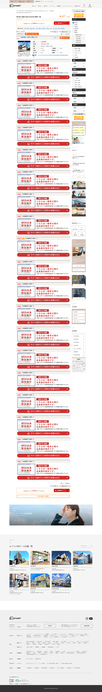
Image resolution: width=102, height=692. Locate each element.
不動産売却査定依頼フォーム (32, 654)
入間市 (38, 642)
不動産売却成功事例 (81, 652)
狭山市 (49, 642)
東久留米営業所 (77, 354)
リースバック (70, 651)
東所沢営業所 (76, 342)
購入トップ (21, 1)
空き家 (64, 651)
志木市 (68, 642)
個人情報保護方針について (26, 683)
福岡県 (75, 32)
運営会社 (11, 683)
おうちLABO (79, 265)
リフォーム (52, 6)
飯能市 (44, 642)
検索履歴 (43, 647)
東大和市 (34, 644)
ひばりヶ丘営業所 (77, 348)
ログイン (84, 6)
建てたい (46, 6)
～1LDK (76, 78)
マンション (72, 641)
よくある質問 (64, 636)
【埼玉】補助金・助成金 (53, 663)
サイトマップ (72, 636)
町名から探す (39, 641)
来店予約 (75, 318)
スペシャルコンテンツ (68, 6)
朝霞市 (79, 642)
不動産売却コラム (44, 654)
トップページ (29, 634)
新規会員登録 (86, 625)
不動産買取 (57, 651)
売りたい (40, 6)
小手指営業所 (76, 336)
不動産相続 (39, 651)
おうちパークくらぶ (64, 635)
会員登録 (90, 6)
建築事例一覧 (38, 658)
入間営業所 (76, 345)
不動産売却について (30, 651)
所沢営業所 (76, 339)
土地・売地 (55, 28)
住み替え (46, 651)
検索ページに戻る (78, 16)
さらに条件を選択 (79, 114)
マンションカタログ (85, 641)
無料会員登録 (50, 647)
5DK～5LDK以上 (78, 86)
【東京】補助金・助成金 (67, 663)
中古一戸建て (78, 50)
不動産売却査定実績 (70, 652)
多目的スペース (74, 635)
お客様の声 (71, 634)
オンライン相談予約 (54, 636)
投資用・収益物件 (61, 28)
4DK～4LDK (77, 84)
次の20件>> (67, 34)
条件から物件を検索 (30, 641)
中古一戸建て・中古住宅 (40, 28)
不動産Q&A (46, 635)
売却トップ (29, 1)
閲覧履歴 (37, 647)
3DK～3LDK (77, 82)
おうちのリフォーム (79, 269)
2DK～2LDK (77, 80)
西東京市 (85, 642)
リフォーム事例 (41, 663)
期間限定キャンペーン (84, 635)
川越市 (33, 642)
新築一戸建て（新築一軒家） (29, 28)
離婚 (51, 651)
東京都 (75, 26)
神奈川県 (76, 28)
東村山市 (28, 644)
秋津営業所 (76, 351)
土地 (76, 55)
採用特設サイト (39, 1)
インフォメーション (38, 634)
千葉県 (75, 24)
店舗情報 (19, 626)
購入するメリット (54, 635)
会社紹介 (59, 6)
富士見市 (62, 642)
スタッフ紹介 (54, 634)
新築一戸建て (78, 48)
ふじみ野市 (56, 642)
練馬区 (58, 644)
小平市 (53, 644)
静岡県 (75, 30)
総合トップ (13, 1)
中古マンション (49, 28)
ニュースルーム (48, 1)
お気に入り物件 (29, 647)
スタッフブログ (63, 634)
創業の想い (28, 635)
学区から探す (48, 641)
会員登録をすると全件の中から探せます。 (34, 23)
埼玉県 (75, 22)
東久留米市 (47, 644)
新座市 (74, 642)
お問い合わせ (77, 6)
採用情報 (75, 315)
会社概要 (75, 312)
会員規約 (16, 683)
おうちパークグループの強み (81, 634)
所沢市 (27, 642)
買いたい (34, 6)
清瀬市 (40, 644)
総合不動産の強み (37, 635)
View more (79, 176)
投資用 (76, 57)
